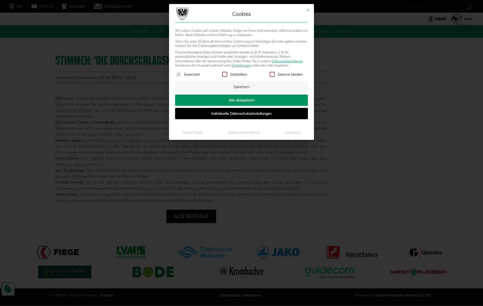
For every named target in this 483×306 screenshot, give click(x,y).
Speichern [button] (241, 86)
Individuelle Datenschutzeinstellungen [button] (241, 113)
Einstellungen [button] (241, 65)
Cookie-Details (192, 132)
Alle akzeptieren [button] (242, 100)
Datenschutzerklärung (287, 61)
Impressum (293, 132)
